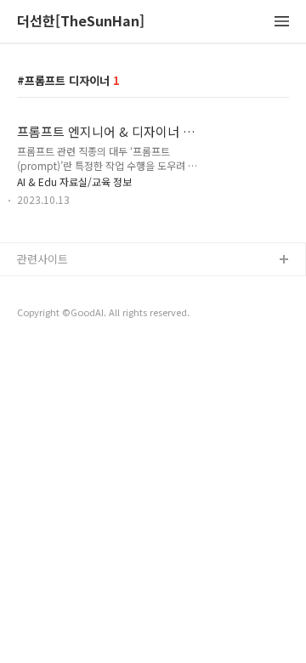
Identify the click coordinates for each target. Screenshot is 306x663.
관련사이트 (42, 259)
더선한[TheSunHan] (80, 22)
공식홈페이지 (48, 288)
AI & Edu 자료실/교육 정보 (74, 181)
